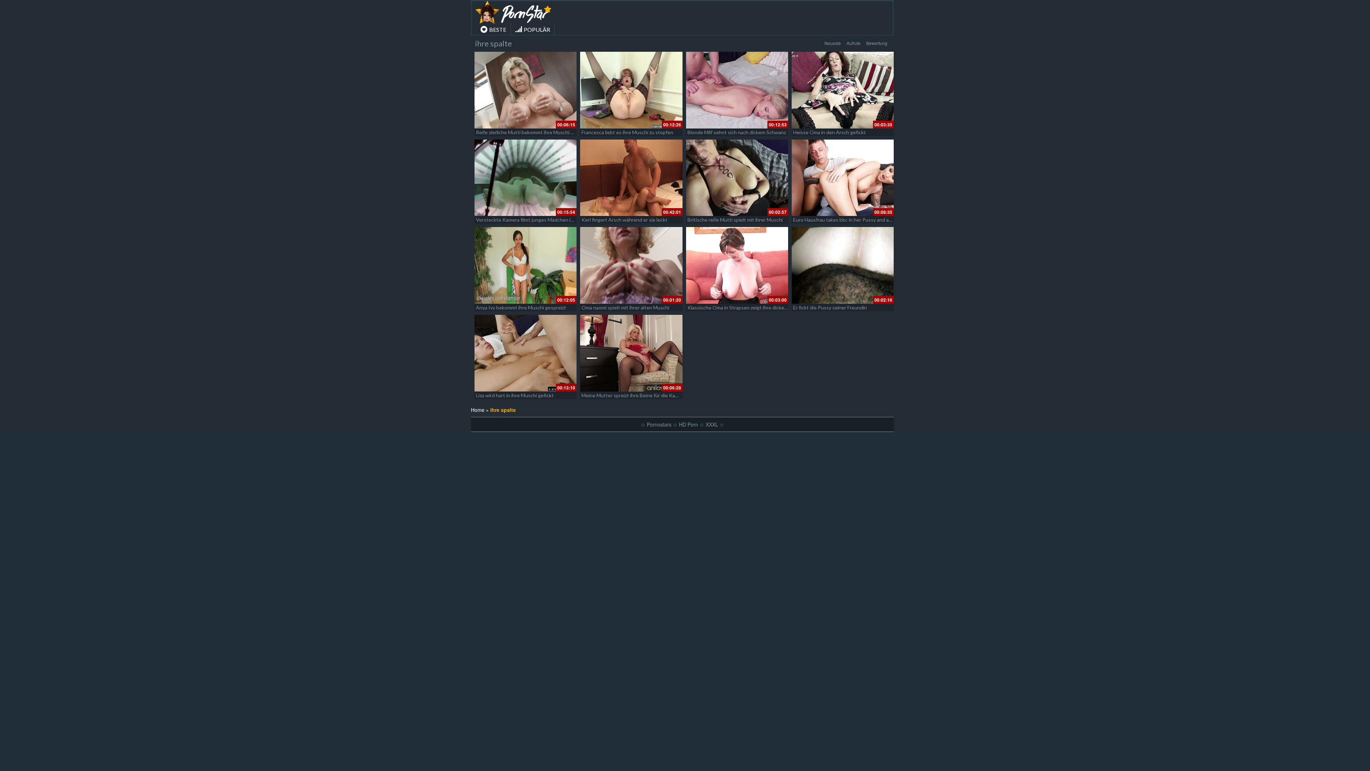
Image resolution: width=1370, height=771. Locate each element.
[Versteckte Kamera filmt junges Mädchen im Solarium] (526, 178)
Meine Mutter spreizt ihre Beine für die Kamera (634, 395)
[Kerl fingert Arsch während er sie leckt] (631, 178)
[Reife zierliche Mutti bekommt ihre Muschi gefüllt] (526, 90)
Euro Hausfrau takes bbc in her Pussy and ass (843, 220)
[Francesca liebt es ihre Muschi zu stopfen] (631, 90)
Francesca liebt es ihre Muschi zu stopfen (627, 132)
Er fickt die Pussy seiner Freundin (830, 307)
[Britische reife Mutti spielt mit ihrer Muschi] (737, 178)
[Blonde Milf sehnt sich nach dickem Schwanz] (737, 90)
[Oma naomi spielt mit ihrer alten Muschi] (631, 265)
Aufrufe (854, 43)
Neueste (832, 43)
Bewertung (876, 43)
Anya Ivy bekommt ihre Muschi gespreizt (521, 307)
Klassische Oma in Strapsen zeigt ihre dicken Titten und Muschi (758, 307)
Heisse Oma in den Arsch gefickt (829, 132)
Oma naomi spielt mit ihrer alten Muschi (625, 307)
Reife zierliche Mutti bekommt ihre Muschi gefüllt (530, 132)
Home (477, 409)
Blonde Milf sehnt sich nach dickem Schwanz (736, 132)
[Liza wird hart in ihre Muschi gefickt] (526, 353)
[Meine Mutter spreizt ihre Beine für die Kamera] (631, 353)
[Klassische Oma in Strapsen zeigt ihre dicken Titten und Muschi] (737, 265)
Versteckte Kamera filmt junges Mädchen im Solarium (535, 220)
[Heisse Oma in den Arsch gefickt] (843, 90)
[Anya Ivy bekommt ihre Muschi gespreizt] (526, 265)
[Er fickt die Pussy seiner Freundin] (843, 265)
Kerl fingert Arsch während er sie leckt (625, 220)
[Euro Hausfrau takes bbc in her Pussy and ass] (843, 178)
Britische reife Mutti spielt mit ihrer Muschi (735, 220)
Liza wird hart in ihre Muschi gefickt (515, 395)
